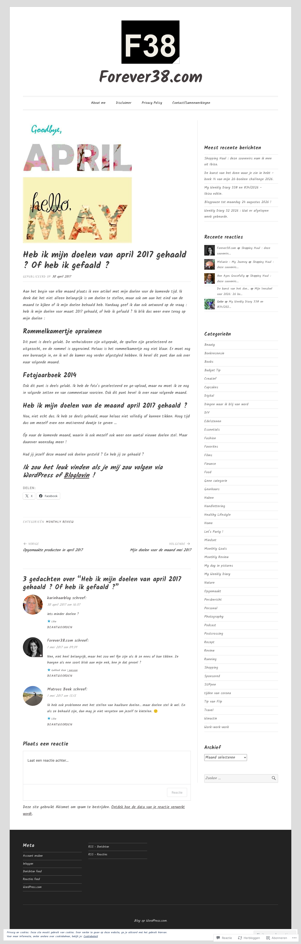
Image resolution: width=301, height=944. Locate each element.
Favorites (211, 446)
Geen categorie (215, 481)
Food (207, 472)
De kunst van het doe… (233, 288)
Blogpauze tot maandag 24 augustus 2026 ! (237, 202)
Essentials (212, 429)
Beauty (209, 345)
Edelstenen (212, 421)
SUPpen (210, 684)
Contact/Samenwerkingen (191, 103)
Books (208, 362)
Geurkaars (211, 489)
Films (208, 455)
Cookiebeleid (91, 936)
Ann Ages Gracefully (231, 275)
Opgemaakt (212, 591)
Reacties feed (31, 879)
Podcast (210, 625)
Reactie (177, 792)
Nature (209, 582)
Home (208, 523)
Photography (213, 616)
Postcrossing (213, 633)
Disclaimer (123, 103)
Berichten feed (32, 871)
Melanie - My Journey (232, 262)
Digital (209, 395)
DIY (207, 412)
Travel (209, 710)
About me (98, 103)
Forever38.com (151, 78)
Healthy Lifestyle (217, 515)
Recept (209, 642)
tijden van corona (217, 693)
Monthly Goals (215, 548)
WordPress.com (32, 887)
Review (209, 650)
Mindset (210, 540)
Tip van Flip (213, 701)
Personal (210, 608)
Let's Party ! (213, 532)
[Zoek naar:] (241, 778)
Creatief (210, 378)
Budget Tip (212, 370)
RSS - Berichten (98, 847)
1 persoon (72, 670)
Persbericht (213, 599)
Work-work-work (216, 727)
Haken (209, 498)
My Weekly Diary (217, 574)
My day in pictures (218, 565)
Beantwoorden (59, 627)
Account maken (33, 856)
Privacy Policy (152, 103)
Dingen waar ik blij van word (226, 404)
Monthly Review (60, 522)
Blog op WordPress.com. (150, 920)
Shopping (211, 667)
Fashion (210, 438)
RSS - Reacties (97, 854)
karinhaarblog (59, 598)
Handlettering (214, 506)
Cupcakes (211, 387)
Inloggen (28, 864)
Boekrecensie (214, 353)
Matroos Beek (59, 689)
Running (210, 659)
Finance (210, 464)
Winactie (210, 718)
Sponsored (212, 676)
